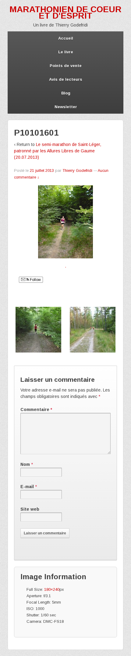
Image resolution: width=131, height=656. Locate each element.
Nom (25, 464)
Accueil (65, 38)
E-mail (27, 486)
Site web (29, 509)
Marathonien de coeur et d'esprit (65, 12)
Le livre (65, 52)
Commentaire (36, 409)
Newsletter (66, 107)
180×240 (51, 589)
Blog (65, 93)
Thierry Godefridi (77, 170)
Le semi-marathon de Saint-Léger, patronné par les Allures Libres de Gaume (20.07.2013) (57, 151)
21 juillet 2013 (42, 170)
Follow (35, 280)
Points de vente (66, 65)
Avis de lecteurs (65, 79)
